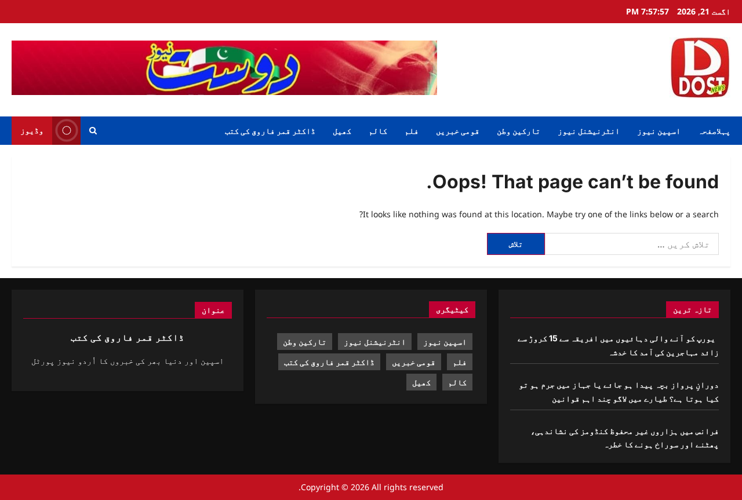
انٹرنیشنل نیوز (589, 131)
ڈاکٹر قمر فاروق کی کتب (270, 131)
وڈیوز (31, 130)
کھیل (342, 131)
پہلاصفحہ (714, 131)
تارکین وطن (518, 131)
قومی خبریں (457, 131)
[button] (93, 130)
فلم (412, 131)
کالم (378, 131)
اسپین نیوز (659, 131)
